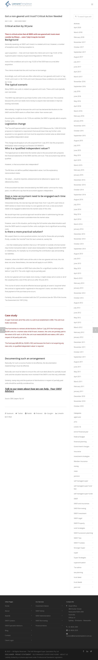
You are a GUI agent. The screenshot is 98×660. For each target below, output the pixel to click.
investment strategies (82, 456)
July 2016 (77, 91)
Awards (7, 616)
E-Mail (9, 417)
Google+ (50, 413)
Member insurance (80, 461)
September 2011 (80, 357)
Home (7, 606)
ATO (75, 422)
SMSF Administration (43, 616)
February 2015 (79, 170)
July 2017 (77, 62)
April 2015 (77, 160)
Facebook (9, 413)
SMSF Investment (20, 21)
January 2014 (78, 229)
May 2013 (77, 268)
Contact (8, 635)
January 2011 (78, 391)
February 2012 (79, 332)
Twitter (20, 413)
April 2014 (77, 219)
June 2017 (77, 67)
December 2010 (79, 396)
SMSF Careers (10, 621)
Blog (6, 630)
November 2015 (79, 126)
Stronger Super (79, 548)
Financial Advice (41, 626)
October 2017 (79, 47)
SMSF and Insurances (81, 503)
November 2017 (79, 42)
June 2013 (77, 263)
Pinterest (38, 413)
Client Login (9, 640)
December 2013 (79, 234)
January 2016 (78, 121)
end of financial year (81, 432)
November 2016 (79, 81)
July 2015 (77, 145)
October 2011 (79, 352)
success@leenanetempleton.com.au (79, 636)
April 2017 (77, 72)
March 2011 (78, 381)
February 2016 (79, 116)
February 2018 (79, 37)
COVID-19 (77, 427)
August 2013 (78, 254)
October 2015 (79, 131)
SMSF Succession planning (83, 533)
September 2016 (80, 86)
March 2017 (78, 77)
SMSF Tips (77, 538)
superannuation (80, 563)
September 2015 (80, 136)
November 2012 (79, 293)
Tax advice (77, 567)
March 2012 (78, 327)
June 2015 (77, 150)
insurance (77, 451)
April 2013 (77, 273)
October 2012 (79, 298)
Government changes (81, 446)
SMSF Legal (78, 518)
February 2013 (79, 283)
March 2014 (78, 224)
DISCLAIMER (9, 654)
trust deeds (78, 582)
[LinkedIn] (87, 651)
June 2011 (77, 367)
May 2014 (77, 214)
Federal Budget (79, 437)
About (7, 611)
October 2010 (79, 406)
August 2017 (78, 57)
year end (77, 587)
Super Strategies (80, 558)
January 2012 (78, 337)
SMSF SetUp (40, 611)
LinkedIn (60, 413)
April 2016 (77, 106)
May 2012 (77, 318)
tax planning (78, 572)
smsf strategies (79, 528)
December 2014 (79, 180)
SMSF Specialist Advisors (13, 626)
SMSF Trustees (79, 543)
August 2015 (78, 141)
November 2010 (79, 401)
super (76, 553)
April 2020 (77, 27)
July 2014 (77, 204)
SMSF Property (79, 523)
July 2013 (77, 259)
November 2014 (79, 185)
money (76, 466)
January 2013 (78, 288)
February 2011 (79, 386)
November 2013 (79, 239)
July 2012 (77, 308)
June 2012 (77, 313)
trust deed (77, 577)
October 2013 (79, 244)
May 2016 (77, 101)
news (76, 471)
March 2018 (78, 32)
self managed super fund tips (83, 487)
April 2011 (77, 377)
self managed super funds (83, 494)
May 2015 (77, 155)
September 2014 (80, 195)
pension (77, 476)
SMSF (76, 499)
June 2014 (77, 209)
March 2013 (78, 278)
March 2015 (78, 165)
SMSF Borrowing (80, 508)
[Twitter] (91, 651)
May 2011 (77, 372)
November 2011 (79, 347)
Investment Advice (42, 606)
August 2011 (78, 362)
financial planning (80, 442)
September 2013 (80, 249)
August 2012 (78, 303)
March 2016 (78, 111)
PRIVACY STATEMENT (23, 654)
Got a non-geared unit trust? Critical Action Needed (33, 16)
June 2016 (77, 96)
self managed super (81, 481)
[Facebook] (83, 651)
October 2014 (79, 190)
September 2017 (80, 52)
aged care (77, 417)
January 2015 (78, 175)
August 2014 (78, 199)
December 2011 (79, 342)
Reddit (29, 413)
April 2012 (77, 322)
